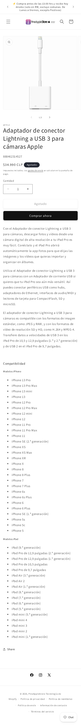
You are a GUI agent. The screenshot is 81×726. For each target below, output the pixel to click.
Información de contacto (53, 705)
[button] (8, 21)
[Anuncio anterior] (7, 6)
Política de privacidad (33, 699)
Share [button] (11, 649)
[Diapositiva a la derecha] (49, 117)
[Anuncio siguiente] (73, 6)
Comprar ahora (40, 216)
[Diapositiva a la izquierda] (31, 117)
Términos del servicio (42, 711)
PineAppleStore (37, 693)
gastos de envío (35, 170)
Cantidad (8, 181)
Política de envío (27, 705)
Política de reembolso (61, 699)
